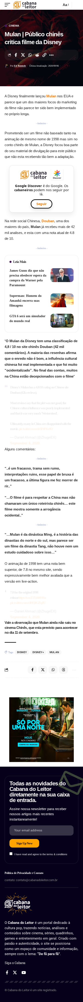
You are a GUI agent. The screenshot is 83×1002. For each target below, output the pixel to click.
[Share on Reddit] (37, 55)
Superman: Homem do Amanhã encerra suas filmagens (25, 300)
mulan (54, 652)
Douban (48, 221)
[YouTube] (23, 972)
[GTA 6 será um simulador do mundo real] (62, 321)
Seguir (41, 204)
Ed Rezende (20, 66)
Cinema (14, 26)
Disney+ (38, 652)
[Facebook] (7, 972)
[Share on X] (23, 55)
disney (22, 652)
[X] (15, 972)
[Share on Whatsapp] (30, 55)
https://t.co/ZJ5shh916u (32, 597)
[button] (8, 5)
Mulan (51, 96)
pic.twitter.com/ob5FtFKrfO (36, 429)
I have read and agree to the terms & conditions (40, 854)
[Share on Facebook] (15, 55)
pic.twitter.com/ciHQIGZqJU (27, 603)
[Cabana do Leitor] (24, 5)
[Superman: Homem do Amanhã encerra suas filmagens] (62, 300)
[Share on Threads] (63, 670)
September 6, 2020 (25, 443)
